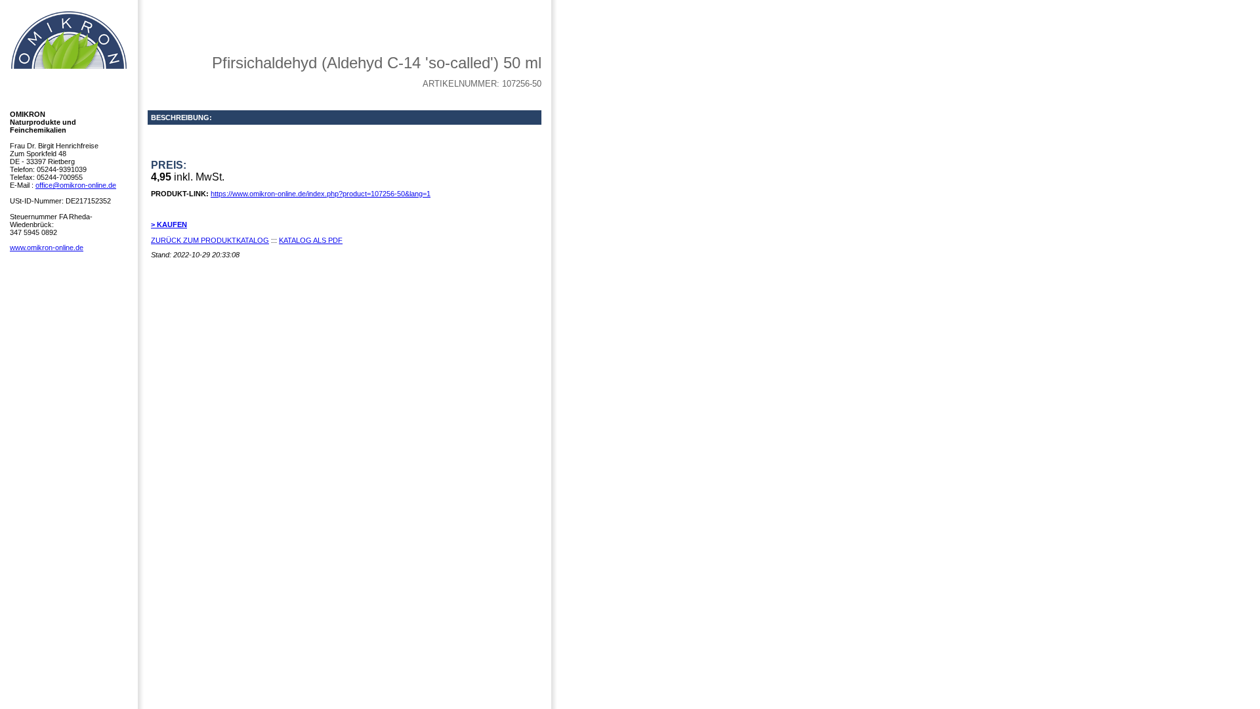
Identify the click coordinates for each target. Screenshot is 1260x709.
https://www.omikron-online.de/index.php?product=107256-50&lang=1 (320, 194)
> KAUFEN (169, 224)
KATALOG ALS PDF (311, 240)
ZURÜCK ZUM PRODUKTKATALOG (210, 240)
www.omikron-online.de (46, 247)
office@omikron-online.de (75, 185)
